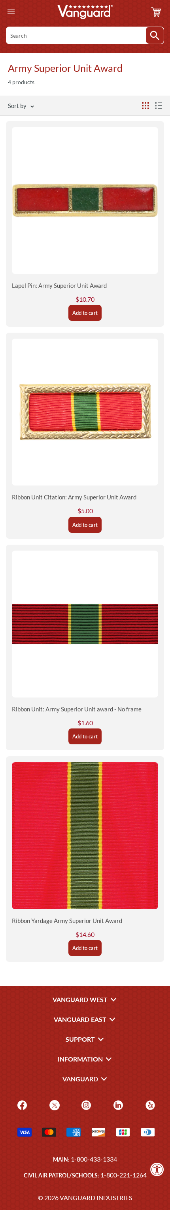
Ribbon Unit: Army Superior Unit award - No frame (77, 709)
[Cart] (156, 12)
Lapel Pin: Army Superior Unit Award (59, 285)
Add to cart (85, 313)
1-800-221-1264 (123, 1175)
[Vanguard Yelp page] (149, 1104)
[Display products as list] (158, 105)
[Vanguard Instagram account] (85, 1104)
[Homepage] (85, 12)
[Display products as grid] (145, 105)
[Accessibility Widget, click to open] (157, 1169)
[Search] (155, 35)
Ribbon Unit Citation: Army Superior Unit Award (74, 497)
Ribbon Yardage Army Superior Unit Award (67, 920)
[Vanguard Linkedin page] (117, 1104)
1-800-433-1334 (94, 1159)
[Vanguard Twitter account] (53, 1104)
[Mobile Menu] (11, 12)
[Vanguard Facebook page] (21, 1104)
